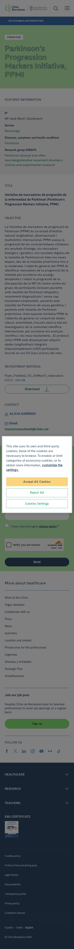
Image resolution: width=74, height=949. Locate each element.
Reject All (37, 492)
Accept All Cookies (37, 481)
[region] (37, 474)
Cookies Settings (37, 503)
